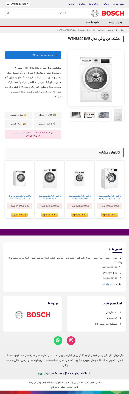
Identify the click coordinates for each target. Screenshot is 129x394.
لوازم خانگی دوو (92, 22)
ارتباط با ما (93, 4)
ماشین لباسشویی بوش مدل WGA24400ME (19, 197)
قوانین (71, 4)
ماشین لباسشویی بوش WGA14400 (49, 197)
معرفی (106, 4)
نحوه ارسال (112, 312)
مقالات (81, 4)
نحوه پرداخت (111, 318)
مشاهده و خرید (110, 214)
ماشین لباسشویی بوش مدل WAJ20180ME (109, 197)
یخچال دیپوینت (115, 22)
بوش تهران (118, 4)
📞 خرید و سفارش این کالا (45, 55)
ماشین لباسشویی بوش (101, 30)
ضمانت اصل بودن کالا (106, 324)
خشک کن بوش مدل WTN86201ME (74, 30)
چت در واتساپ (109, 284)
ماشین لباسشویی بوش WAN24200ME (79, 197)
